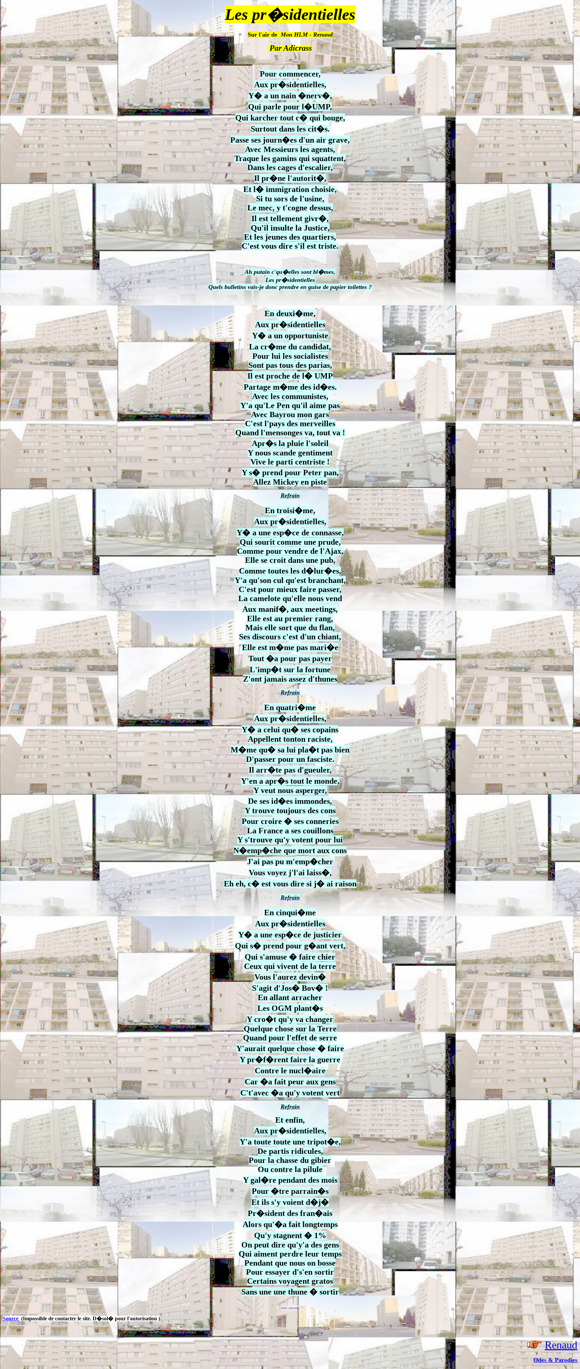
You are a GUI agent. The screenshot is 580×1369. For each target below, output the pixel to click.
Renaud (561, 1345)
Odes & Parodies (555, 1360)
